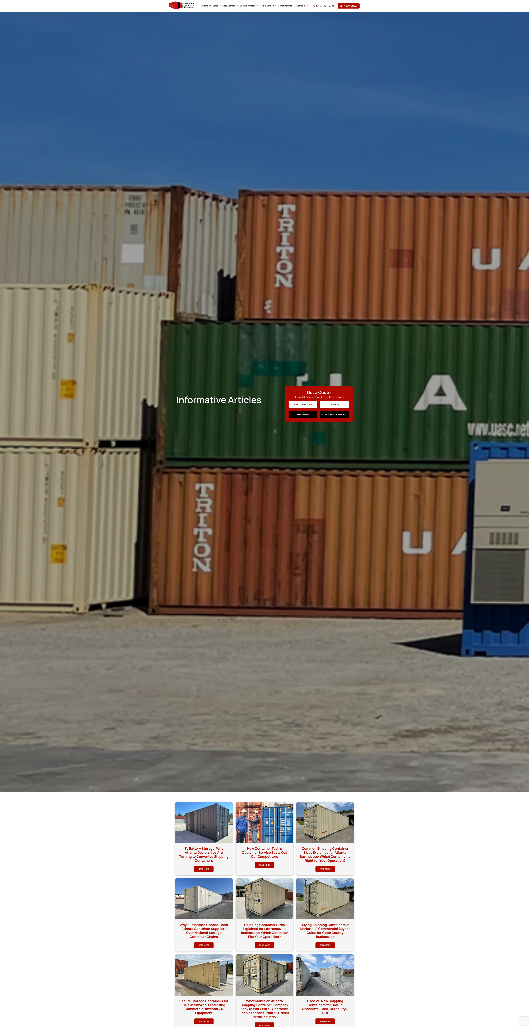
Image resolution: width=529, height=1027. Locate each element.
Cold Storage (228, 5)
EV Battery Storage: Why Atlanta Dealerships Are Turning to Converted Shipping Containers (204, 854)
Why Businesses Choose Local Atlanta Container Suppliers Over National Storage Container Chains (204, 930)
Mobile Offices (267, 5)
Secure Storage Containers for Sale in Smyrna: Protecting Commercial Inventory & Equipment (203, 1007)
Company (301, 5)
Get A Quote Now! (348, 6)
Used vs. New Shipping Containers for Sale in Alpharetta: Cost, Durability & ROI (325, 1007)
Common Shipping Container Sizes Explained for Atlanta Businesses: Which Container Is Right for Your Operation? (325, 854)
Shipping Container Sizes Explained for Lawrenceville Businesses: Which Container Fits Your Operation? (264, 930)
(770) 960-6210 (325, 5)
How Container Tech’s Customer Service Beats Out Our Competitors (264, 852)
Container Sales (210, 5)
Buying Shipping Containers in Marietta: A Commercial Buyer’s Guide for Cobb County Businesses (325, 930)
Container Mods (247, 5)
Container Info (285, 5)
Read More (204, 869)
